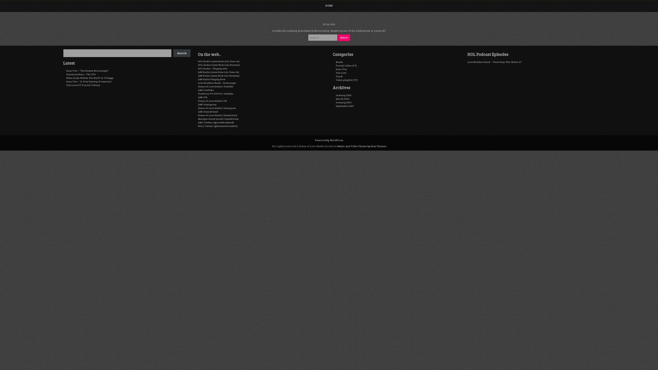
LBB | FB (202, 97)
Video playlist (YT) (347, 80)
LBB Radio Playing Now (211, 79)
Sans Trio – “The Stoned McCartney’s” (87, 70)
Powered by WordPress (329, 140)
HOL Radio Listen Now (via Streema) (219, 64)
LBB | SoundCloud (208, 111)
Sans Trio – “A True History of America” (89, 81)
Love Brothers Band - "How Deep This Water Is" (494, 62)
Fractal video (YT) (346, 65)
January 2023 (344, 102)
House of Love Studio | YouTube (215, 86)
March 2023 (342, 98)
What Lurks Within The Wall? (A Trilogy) (89, 77)
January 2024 (343, 95)
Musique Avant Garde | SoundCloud (218, 118)
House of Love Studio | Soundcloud (217, 115)
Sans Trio (341, 69)
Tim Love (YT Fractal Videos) (83, 85)
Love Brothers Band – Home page (217, 82)
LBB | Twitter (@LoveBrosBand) (216, 122)
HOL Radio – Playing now (212, 68)
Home (329, 5)
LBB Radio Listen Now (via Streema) (219, 75)
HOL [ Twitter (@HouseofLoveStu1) (218, 126)
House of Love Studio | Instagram (217, 108)
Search (182, 53)
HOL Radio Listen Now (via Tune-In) (219, 61)
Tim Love (341, 72)
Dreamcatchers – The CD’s (81, 74)
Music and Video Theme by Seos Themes (361, 146)
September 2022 (345, 106)
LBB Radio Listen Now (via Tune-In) (218, 72)
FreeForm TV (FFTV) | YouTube (215, 93)
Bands (339, 62)
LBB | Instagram (207, 104)
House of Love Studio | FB (212, 100)
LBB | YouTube (206, 90)
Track (339, 76)
